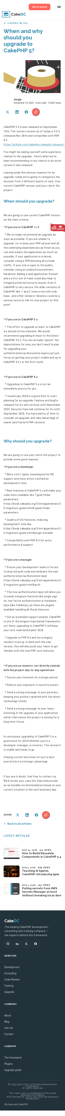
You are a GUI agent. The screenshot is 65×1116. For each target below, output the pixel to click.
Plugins (8, 1063)
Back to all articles (19, 823)
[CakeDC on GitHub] (8, 943)
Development (12, 967)
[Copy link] (36, 112)
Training (9, 985)
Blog (6, 1021)
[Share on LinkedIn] (17, 112)
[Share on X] (8, 112)
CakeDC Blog (17, 23)
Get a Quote (39, 6)
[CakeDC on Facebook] (35, 943)
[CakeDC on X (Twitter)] (26, 943)
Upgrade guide (12, 1070)
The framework (13, 1057)
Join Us (8, 1028)
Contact (8, 1034)
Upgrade (9, 992)
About (7, 1015)
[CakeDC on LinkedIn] (17, 943)
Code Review (12, 979)
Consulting (10, 973)
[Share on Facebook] (26, 112)
